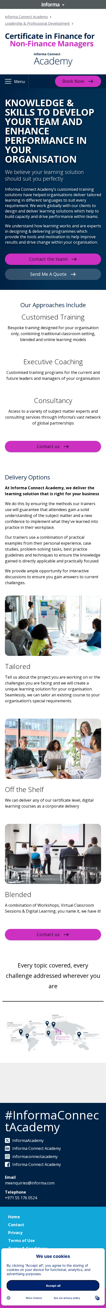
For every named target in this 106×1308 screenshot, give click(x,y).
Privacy (15, 1232)
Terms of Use (21, 1240)
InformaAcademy (28, 1140)
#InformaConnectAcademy (52, 1121)
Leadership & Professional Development (37, 23)
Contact (16, 1224)
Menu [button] (19, 81)
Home (14, 1217)
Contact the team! (48, 259)
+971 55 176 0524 (21, 1198)
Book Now (73, 81)
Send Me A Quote (48, 274)
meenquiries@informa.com (29, 1183)
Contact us (48, 446)
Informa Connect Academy (26, 16)
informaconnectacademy (35, 1156)
